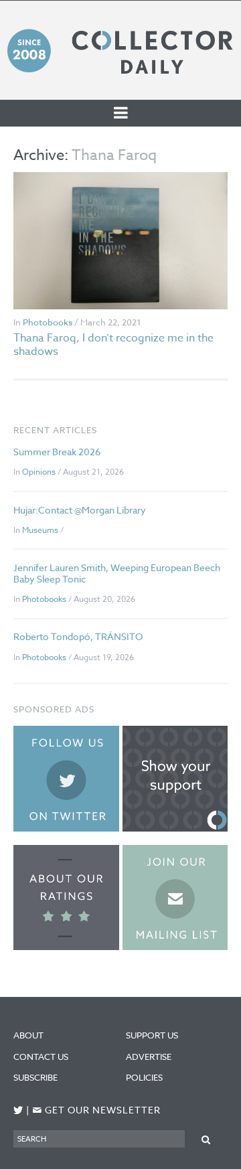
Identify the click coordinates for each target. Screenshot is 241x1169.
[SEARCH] (206, 1138)
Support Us (152, 1035)
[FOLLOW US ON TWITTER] (18, 1110)
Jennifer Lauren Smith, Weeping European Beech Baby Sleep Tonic (116, 573)
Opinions (39, 471)
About (28, 1035)
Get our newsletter (96, 1110)
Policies (144, 1077)
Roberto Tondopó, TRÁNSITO (78, 636)
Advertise (148, 1056)
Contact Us (40, 1056)
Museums (40, 530)
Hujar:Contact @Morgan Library (79, 509)
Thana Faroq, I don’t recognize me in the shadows (113, 344)
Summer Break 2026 (56, 451)
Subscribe (35, 1077)
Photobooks (47, 322)
